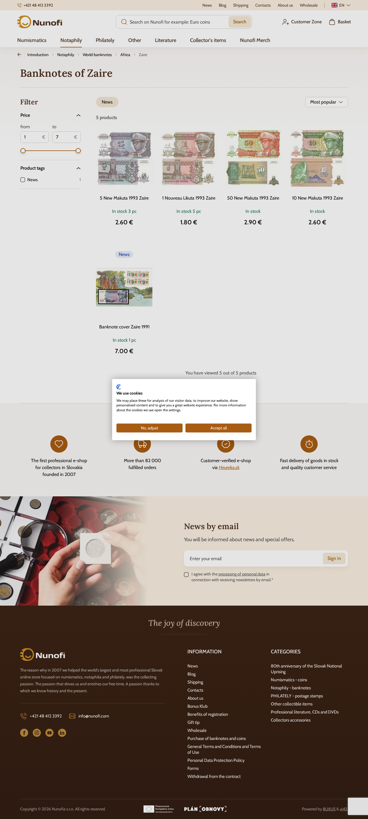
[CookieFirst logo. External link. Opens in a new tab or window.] (118, 387)
